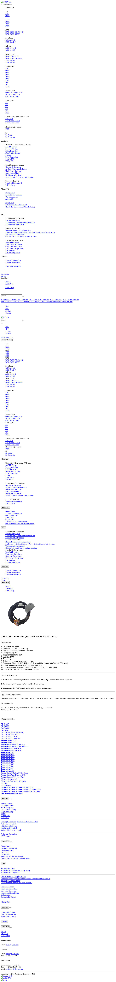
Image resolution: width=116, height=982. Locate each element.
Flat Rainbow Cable (12, 121)
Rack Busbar (10, 62)
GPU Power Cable (12, 97)
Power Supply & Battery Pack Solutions (19, 177)
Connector (6, 785)
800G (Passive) (10, 738)
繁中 (7, 306)
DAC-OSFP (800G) (12, 34)
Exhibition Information (13, 195)
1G (6, 85)
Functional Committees (13, 244)
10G (7, 82)
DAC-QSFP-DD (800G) (14, 32)
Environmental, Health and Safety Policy (20, 222)
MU (6, 111)
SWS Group (9, 288)
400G (7, 24)
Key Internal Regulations (14, 248)
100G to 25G (10, 50)
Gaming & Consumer (13, 167)
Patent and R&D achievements (16, 205)
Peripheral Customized (13, 183)
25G (7, 80)
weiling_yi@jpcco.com (14, 969)
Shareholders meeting (13, 266)
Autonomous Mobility (13, 173)
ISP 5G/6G (9, 161)
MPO (7, 113)
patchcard (9, 779)
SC (6, 105)
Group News (10, 193)
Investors (5, 566)
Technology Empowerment (15, 234)
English (8, 311)
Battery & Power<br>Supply (11, 830)
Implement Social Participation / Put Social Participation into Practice (30, 232)
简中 (7, 309)
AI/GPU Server (11, 147)
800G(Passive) (10, 42)
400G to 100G (10, 48)
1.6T (7, 14)
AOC (7, 87)
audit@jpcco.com (12, 954)
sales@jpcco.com (12, 945)
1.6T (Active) (10, 736)
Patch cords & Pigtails (13, 781)
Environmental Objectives (14, 224)
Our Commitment (11, 197)
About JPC (9, 199)
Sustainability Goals (12, 220)
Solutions (5, 459)
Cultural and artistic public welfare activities (21, 236)
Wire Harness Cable (12, 94)
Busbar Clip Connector (13, 58)
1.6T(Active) (10, 40)
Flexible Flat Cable (12, 123)
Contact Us (5, 274)
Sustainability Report (12, 253)
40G (7, 78)
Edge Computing (11, 157)
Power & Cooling (11, 149)
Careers (3, 276)
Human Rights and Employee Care (17, 230)
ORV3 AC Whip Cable (13, 92)
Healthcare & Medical (13, 175)
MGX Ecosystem (11, 151)
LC (6, 103)
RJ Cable (8, 135)
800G (7, 16)
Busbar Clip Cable (12, 56)
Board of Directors (12, 242)
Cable (4, 783)
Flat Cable (9, 119)
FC (6, 109)
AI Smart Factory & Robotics (16, 169)
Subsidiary (5, 582)
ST (6, 107)
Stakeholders (10, 251)
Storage (8, 155)
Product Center (7, 340)
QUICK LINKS (5, 714)
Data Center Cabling (12, 153)
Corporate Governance (13, 246)
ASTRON (9, 284)
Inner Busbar (10, 60)
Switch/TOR (10, 159)
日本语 (8, 313)
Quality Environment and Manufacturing (20, 207)
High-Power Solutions (13, 171)
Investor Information (12, 262)
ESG (3, 528)
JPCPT (8, 282)
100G (7, 76)
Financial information (13, 260)
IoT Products (10, 185)
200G (7, 26)
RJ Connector (10, 137)
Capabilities (9, 203)
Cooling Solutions (7, 805)
